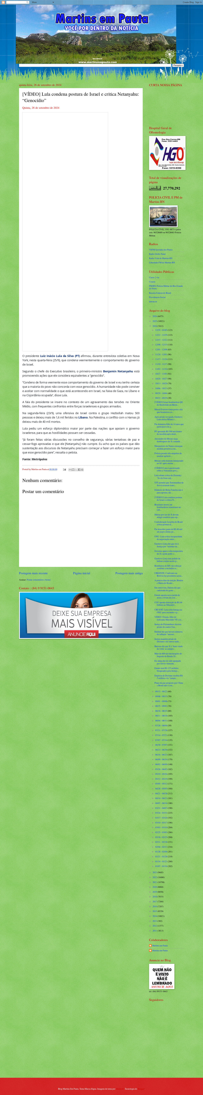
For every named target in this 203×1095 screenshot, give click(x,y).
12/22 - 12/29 (161, 334)
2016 (155, 906)
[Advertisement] (169, 1052)
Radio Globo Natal (157, 253)
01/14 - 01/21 (161, 861)
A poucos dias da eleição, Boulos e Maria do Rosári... (168, 581)
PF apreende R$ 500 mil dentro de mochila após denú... (168, 433)
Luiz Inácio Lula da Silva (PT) (60, 356)
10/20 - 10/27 (161, 378)
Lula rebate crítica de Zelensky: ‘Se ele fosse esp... (168, 476)
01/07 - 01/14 (161, 866)
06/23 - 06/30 (161, 749)
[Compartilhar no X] (76, 469)
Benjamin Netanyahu (118, 371)
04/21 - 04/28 (161, 793)
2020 (155, 886)
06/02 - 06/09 (161, 764)
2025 (155, 321)
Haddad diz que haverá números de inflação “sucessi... (168, 633)
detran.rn (153, 301)
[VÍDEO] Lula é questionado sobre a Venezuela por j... (167, 469)
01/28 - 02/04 (161, 851)
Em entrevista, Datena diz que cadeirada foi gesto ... (167, 589)
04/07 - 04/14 (161, 803)
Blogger (141, 1088)
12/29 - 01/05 (161, 329)
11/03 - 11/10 (161, 368)
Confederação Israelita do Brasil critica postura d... (168, 523)
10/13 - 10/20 (161, 383)
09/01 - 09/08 (161, 701)
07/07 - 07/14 (161, 740)
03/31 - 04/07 (161, 807)
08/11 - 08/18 (161, 715)
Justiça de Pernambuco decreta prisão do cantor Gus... (167, 625)
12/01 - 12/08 (161, 349)
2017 (155, 901)
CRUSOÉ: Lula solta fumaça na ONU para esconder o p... (168, 611)
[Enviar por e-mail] (70, 469)
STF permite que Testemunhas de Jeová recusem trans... (168, 484)
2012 (155, 925)
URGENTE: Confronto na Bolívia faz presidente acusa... (168, 574)
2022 (155, 877)
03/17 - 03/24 (161, 817)
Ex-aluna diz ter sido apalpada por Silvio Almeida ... (167, 662)
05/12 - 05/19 (161, 778)
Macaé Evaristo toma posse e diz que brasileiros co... (168, 411)
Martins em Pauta (160, 945)
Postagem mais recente (33, 573)
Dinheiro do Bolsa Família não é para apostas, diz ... (168, 491)
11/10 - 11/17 (161, 364)
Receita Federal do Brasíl (160, 292)
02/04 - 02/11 (161, 846)
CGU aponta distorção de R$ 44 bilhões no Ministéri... (168, 604)
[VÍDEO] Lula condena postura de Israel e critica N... (168, 498)
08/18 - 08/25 (161, 710)
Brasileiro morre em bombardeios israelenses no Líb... (167, 507)
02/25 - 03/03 (161, 832)
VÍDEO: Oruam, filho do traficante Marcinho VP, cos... (168, 618)
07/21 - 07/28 (161, 730)
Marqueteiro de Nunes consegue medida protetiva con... (168, 447)
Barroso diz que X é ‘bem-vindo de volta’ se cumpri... (168, 647)
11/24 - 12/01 (161, 354)
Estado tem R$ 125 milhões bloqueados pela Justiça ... (166, 669)
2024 (155, 326)
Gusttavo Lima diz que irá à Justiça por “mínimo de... (166, 545)
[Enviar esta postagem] (64, 469)
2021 (155, 882)
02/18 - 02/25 (161, 837)
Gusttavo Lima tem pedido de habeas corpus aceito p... (167, 560)
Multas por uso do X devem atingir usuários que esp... (166, 516)
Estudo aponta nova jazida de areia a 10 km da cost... (167, 596)
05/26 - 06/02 (161, 769)
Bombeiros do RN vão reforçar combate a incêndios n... (167, 567)
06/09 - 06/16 (161, 759)
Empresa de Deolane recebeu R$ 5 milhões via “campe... (168, 677)
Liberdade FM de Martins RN (162, 262)
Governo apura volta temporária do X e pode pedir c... (168, 552)
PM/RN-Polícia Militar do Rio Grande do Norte (166, 287)
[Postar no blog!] (73, 469)
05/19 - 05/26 (161, 773)
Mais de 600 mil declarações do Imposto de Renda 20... (168, 655)
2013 (155, 920)
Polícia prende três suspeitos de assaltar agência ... (168, 454)
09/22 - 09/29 (161, 397)
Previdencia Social (157, 297)
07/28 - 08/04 (161, 725)
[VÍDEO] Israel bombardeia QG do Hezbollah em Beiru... (168, 403)
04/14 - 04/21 (161, 798)
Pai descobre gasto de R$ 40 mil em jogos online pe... (168, 530)
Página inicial (81, 573)
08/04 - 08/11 (161, 720)
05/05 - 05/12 (161, 783)
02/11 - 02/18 (161, 841)
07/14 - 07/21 (161, 735)
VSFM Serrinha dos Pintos (161, 249)
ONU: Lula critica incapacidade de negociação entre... (168, 538)
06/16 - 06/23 (161, 754)
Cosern (152, 281)
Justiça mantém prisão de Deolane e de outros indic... (167, 640)
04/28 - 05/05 (161, 788)
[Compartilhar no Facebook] (79, 469)
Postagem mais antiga (129, 573)
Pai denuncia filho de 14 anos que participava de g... (169, 425)
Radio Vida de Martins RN (160, 258)
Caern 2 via (154, 277)
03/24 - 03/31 (161, 812)
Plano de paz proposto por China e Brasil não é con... (168, 684)
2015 (155, 911)
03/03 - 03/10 (161, 827)
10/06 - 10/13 (161, 388)
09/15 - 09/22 (161, 691)
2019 (155, 891)
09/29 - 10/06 (161, 393)
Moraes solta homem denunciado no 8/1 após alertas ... (168, 462)
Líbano (83, 417)
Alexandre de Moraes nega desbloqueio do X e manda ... (168, 440)
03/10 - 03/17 (161, 822)
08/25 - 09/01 (161, 705)
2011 (155, 930)
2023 (155, 872)
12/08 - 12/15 (161, 344)
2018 (155, 896)
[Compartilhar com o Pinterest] (82, 469)
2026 (155, 316)
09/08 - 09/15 (161, 696)
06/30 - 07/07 (161, 744)
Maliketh (120, 1088)
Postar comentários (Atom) (39, 579)
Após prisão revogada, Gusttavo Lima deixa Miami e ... (168, 418)
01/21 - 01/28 (161, 856)
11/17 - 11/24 (161, 359)
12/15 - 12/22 (161, 339)
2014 (155, 916)
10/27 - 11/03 (161, 373)
